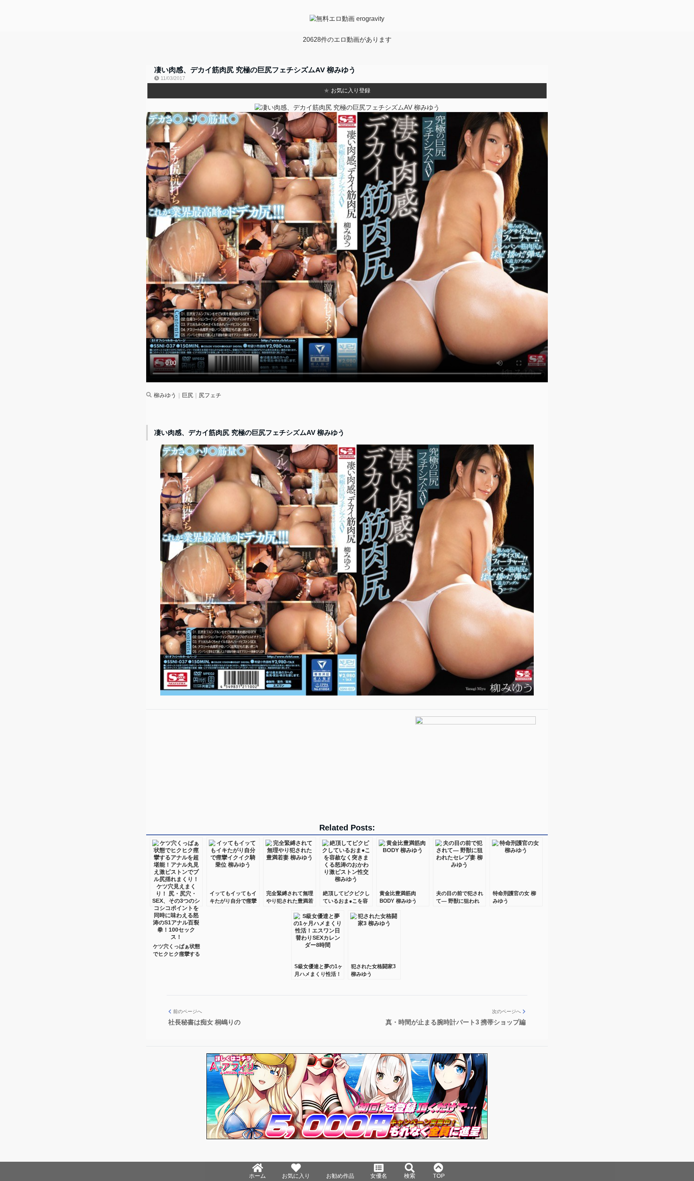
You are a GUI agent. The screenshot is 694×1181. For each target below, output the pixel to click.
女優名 (378, 1176)
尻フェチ (210, 395)
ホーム (257, 1176)
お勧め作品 (340, 1176)
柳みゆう (165, 395)
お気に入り (296, 1176)
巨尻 (187, 395)
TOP (439, 1176)
